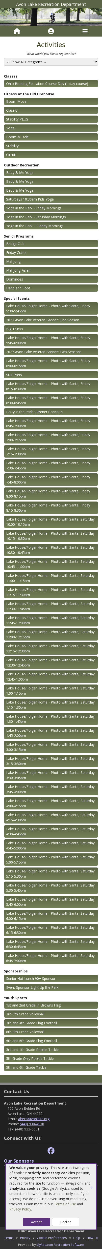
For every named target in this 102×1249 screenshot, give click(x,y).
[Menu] (85, 31)
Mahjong (13, 261)
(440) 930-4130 (32, 1124)
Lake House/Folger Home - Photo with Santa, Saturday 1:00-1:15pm (50, 691)
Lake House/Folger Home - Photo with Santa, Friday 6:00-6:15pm (48, 363)
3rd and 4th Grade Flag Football (31, 1023)
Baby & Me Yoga (19, 172)
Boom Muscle (17, 137)
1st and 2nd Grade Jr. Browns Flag (33, 1005)
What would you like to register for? (51, 54)
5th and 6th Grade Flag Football (31, 1040)
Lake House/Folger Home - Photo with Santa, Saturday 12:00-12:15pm (50, 634)
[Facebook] (51, 1150)
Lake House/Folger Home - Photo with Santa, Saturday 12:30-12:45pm (50, 662)
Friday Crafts (16, 252)
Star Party (14, 374)
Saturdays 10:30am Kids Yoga (30, 199)
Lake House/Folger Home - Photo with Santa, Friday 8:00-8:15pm (48, 494)
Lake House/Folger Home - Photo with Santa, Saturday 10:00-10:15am (50, 522)
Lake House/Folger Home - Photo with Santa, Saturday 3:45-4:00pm (50, 789)
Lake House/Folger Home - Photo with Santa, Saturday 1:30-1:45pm (50, 719)
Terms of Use (65, 1204)
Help (76, 1237)
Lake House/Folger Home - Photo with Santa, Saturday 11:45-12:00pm (50, 620)
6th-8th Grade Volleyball (25, 1031)
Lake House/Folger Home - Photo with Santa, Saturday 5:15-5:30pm (50, 874)
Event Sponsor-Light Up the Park (32, 987)
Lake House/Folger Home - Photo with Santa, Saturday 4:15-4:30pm (50, 817)
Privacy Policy (20, 1209)
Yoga (10, 128)
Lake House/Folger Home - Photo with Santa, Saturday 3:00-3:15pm (50, 747)
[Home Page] (17, 31)
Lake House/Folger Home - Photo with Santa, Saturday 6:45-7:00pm (50, 958)
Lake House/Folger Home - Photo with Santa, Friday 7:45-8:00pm (48, 479)
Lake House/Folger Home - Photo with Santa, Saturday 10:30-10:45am (50, 550)
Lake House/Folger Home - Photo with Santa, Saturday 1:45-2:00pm (50, 733)
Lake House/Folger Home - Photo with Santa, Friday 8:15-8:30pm (48, 508)
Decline (66, 1222)
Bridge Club (15, 243)
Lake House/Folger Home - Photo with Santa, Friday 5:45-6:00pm (48, 340)
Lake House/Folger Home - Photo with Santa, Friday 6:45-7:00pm (48, 423)
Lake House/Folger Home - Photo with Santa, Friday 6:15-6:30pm (48, 386)
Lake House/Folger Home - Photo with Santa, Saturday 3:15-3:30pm (50, 761)
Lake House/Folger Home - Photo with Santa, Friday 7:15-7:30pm (48, 451)
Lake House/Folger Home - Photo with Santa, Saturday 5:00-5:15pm (50, 860)
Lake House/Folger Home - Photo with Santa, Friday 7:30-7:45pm (48, 465)
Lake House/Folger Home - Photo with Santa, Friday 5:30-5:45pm (48, 308)
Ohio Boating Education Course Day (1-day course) (47, 83)
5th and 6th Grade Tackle (26, 1067)
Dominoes (14, 279)
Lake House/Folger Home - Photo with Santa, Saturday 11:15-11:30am (50, 592)
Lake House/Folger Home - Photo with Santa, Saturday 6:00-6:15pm (50, 916)
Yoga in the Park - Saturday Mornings (36, 217)
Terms (9, 1237)
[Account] (51, 31)
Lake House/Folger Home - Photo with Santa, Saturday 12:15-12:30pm (50, 648)
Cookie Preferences (52, 1237)
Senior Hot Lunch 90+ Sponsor (30, 978)
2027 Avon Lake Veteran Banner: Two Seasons (43, 351)
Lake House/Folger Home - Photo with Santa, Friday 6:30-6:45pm (48, 400)
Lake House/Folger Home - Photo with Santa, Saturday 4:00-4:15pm (50, 803)
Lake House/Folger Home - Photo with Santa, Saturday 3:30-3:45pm (50, 775)
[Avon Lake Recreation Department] (51, 17)
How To (92, 1237)
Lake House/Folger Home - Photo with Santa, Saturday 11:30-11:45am (50, 606)
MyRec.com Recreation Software (60, 1244)
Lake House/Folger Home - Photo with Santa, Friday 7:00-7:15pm (48, 437)
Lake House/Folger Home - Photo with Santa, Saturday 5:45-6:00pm (50, 902)
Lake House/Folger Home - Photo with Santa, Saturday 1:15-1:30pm (50, 705)
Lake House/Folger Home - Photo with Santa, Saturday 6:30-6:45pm (50, 944)
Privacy (25, 1237)
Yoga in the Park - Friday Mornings (33, 208)
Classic (11, 110)
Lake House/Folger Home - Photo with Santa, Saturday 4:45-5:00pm (50, 845)
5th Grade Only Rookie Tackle (30, 1058)
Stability (12, 145)
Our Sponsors (19, 1161)
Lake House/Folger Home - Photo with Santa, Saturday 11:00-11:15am (50, 578)
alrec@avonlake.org (34, 1118)
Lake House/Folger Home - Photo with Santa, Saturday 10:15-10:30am (50, 536)
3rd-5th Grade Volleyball (25, 1014)
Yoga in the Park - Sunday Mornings (34, 225)
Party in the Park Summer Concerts (34, 411)
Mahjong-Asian (18, 270)
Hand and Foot (18, 288)
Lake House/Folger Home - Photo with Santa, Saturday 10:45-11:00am (50, 564)
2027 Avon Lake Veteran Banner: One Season (42, 320)
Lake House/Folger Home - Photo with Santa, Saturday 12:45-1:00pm (50, 677)
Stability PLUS (17, 119)
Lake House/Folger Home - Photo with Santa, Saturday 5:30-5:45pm (50, 888)
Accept (36, 1222)
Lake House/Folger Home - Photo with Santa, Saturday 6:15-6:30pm (50, 930)
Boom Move (16, 101)
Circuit (11, 154)
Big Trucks (14, 328)
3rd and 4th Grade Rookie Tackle (32, 1049)
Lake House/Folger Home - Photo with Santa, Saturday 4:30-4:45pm (50, 831)
